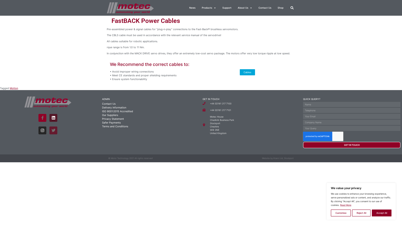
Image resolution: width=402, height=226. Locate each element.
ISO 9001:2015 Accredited (117, 111)
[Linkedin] (53, 118)
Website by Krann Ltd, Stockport (278, 158)
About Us (243, 7)
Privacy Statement (113, 118)
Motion (14, 88)
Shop (280, 7)
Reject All (361, 213)
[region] (361, 201)
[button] (292, 8)
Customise (340, 213)
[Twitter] (53, 130)
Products (207, 7)
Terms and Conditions (115, 126)
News (192, 7)
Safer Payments (111, 122)
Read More (345, 205)
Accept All (381, 213)
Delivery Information (114, 107)
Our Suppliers (110, 115)
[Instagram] (42, 130)
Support (226, 7)
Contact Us (264, 7)
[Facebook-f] (42, 118)
